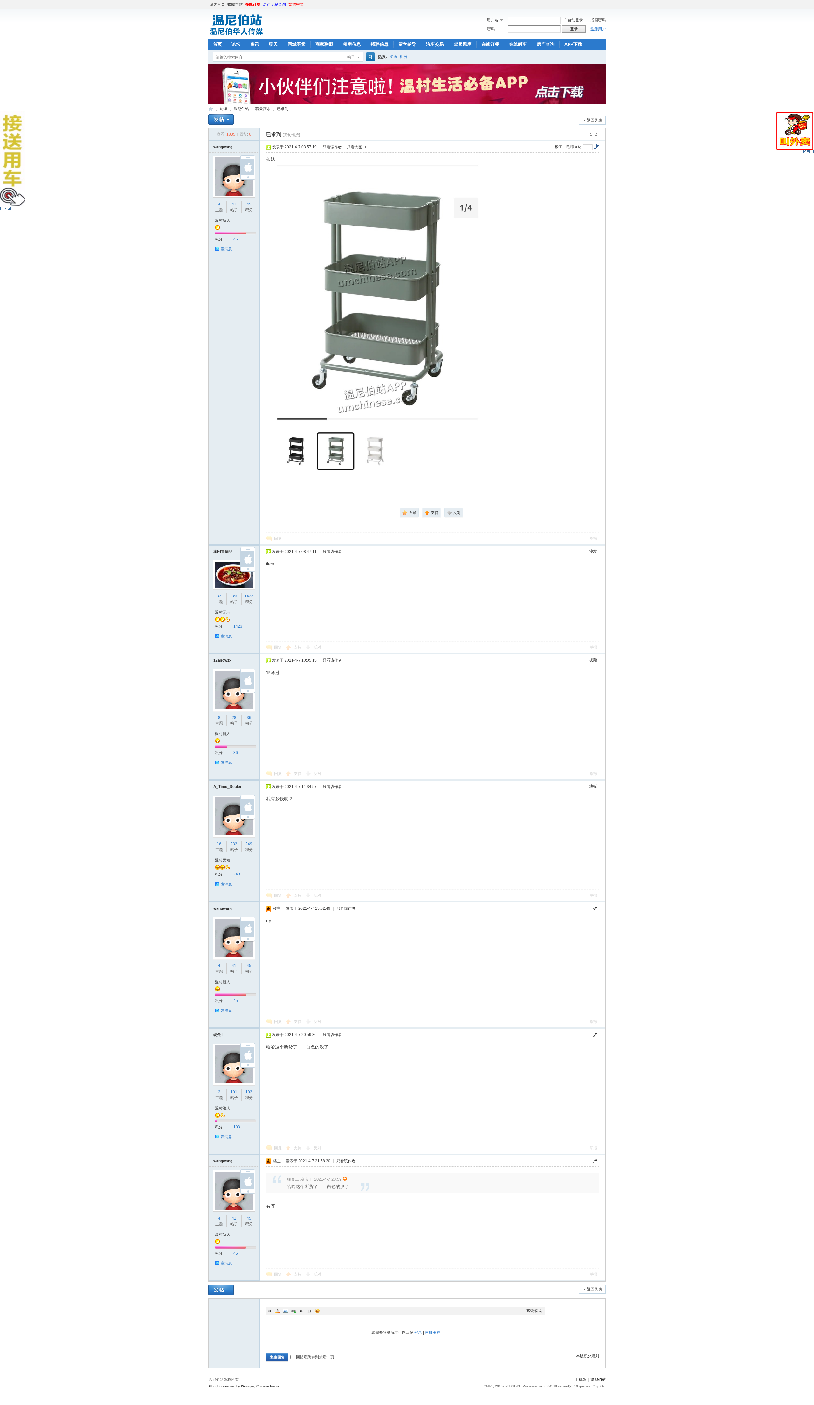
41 (234, 204)
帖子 (351, 57)
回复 (278, 538)
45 (249, 204)
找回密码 (598, 20)
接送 (393, 56)
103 (248, 1092)
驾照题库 (463, 44)
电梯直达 (574, 146)
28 (234, 717)
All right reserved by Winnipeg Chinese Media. (244, 1386)
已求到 (282, 109)
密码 (491, 29)
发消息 (226, 249)
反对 (317, 647)
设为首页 (217, 4)
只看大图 (354, 147)
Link (293, 1311)
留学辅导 (407, 44)
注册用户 (598, 29)
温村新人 (222, 220)
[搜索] (369, 57)
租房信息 (352, 44)
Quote (301, 1311)
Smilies (317, 1311)
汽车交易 (435, 44)
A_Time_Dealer (227, 786)
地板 (593, 786)
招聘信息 (380, 44)
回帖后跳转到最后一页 (315, 1357)
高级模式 (534, 1311)
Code (309, 1311)
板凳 (593, 660)
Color (277, 1311)
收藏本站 (235, 4)
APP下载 (573, 44)
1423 (249, 596)
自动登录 (575, 20)
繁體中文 (296, 4)
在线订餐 (252, 4)
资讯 (254, 44)
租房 (403, 56)
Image (285, 1311)
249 (248, 844)
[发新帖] (221, 119)
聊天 (273, 44)
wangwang (222, 147)
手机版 (580, 1379)
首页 (217, 44)
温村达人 (222, 1108)
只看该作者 (332, 147)
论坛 (235, 44)
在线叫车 (518, 44)
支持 (298, 647)
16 (219, 844)
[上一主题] (590, 134)
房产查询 (546, 44)
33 (219, 596)
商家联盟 (324, 44)
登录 (418, 1332)
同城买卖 (297, 44)
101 (234, 1092)
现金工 (219, 1035)
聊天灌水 (263, 109)
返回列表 (594, 120)
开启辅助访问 (604, 4)
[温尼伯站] (236, 35)
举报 (593, 538)
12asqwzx (222, 660)
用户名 (492, 20)
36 (249, 717)
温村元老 (222, 612)
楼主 (558, 146)
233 (234, 844)
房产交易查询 (274, 4)
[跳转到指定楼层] (596, 146)
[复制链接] (291, 135)
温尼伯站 (210, 109)
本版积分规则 (587, 1356)
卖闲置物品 (222, 551)
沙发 (593, 551)
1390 (234, 596)
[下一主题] (596, 134)
